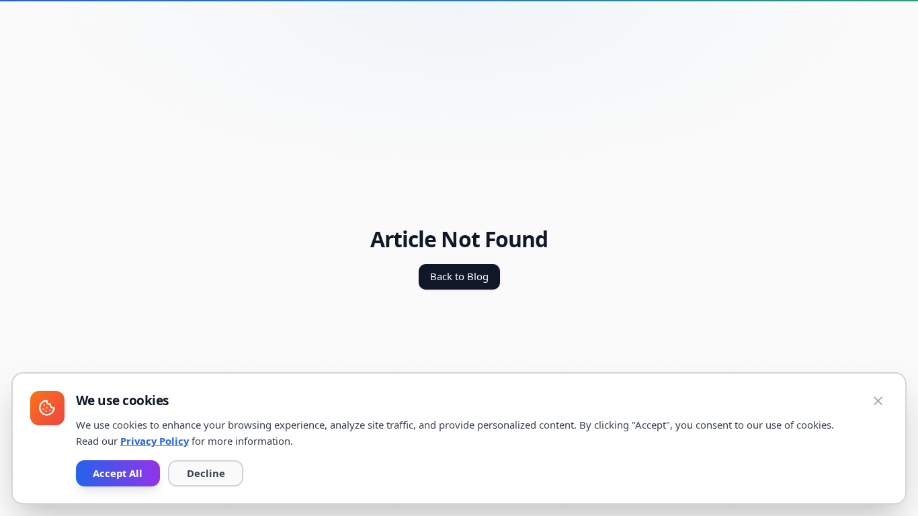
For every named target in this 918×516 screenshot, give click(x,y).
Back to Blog (459, 276)
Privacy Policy (154, 440)
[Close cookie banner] (878, 401)
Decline (206, 473)
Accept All (117, 473)
